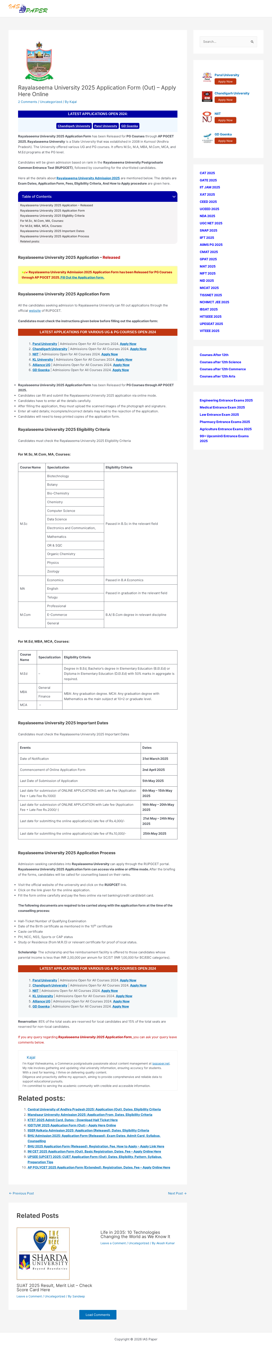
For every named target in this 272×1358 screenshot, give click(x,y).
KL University (43, 359)
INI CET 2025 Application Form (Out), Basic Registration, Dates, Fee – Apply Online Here (94, 1151)
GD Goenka (129, 126)
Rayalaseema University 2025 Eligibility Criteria (52, 215)
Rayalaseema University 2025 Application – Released (57, 205)
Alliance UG (41, 365)
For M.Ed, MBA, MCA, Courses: (41, 226)
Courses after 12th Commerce (223, 369)
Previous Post (21, 1193)
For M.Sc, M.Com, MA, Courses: (42, 220)
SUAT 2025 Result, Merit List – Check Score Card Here (54, 1287)
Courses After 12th (214, 355)
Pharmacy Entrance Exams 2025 (225, 422)
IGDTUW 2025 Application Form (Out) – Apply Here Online (72, 1125)
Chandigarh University (74, 126)
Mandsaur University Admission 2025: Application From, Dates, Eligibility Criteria (90, 1115)
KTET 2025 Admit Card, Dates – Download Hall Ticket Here (73, 1120)
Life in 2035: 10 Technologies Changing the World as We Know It (135, 1234)
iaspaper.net (161, 1063)
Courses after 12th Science (220, 362)
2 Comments (27, 102)
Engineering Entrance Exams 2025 (226, 400)
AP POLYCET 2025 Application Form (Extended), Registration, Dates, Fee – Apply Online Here (99, 1167)
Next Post (177, 1193)
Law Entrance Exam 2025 (219, 415)
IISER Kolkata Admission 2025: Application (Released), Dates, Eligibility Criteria (88, 1130)
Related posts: (30, 241)
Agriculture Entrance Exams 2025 (226, 429)
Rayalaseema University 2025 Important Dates (52, 231)
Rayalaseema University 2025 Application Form (52, 210)
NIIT (36, 354)
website (35, 311)
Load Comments (98, 1315)
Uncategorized (51, 102)
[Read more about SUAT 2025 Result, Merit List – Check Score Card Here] (43, 1253)
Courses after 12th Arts (217, 376)
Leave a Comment (29, 1296)
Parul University (105, 126)
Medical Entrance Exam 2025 (222, 408)
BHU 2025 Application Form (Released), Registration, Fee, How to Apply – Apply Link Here (96, 1146)
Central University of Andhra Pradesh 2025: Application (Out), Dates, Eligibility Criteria (94, 1109)
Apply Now (128, 344)
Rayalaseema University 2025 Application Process (55, 236)
